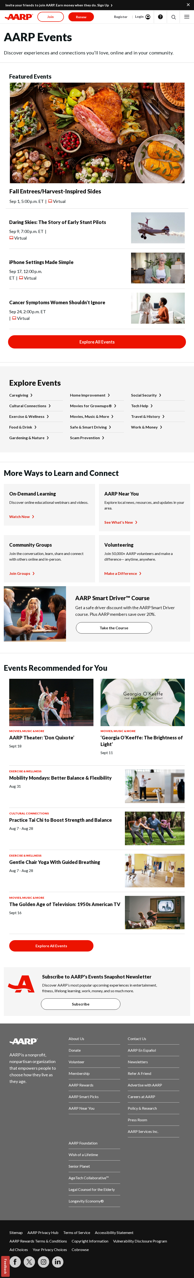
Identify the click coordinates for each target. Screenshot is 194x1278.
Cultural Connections (27, 405)
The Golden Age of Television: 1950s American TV (64, 904)
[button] (173, 17)
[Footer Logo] (35, 1041)
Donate (75, 1050)
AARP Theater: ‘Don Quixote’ (41, 737)
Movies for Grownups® (91, 405)
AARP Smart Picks (84, 1096)
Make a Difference (120, 573)
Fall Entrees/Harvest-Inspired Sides (55, 191)
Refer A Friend (139, 1073)
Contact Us (137, 1038)
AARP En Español (142, 1050)
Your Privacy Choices (50, 1249)
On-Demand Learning (32, 493)
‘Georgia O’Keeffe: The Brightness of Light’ (142, 741)
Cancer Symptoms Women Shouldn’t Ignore (57, 302)
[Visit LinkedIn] (57, 1262)
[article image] (97, 181)
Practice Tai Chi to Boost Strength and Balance (60, 820)
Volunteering (118, 545)
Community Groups (30, 545)
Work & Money (144, 427)
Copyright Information (90, 1241)
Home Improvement (88, 395)
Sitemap (16, 1232)
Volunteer (76, 1061)
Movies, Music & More (89, 416)
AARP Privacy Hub (42, 1232)
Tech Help (139, 405)
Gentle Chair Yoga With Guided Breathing (54, 862)
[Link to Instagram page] (43, 1262)
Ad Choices (18, 1249)
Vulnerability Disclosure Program (140, 1241)
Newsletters (138, 1061)
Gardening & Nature (26, 437)
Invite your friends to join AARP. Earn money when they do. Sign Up (57, 5)
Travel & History (145, 416)
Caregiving (18, 395)
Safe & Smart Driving (88, 427)
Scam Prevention (85, 437)
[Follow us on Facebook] (15, 1262)
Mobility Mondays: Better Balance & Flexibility (60, 778)
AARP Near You (121, 493)
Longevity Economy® (86, 1201)
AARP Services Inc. (143, 1131)
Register (121, 17)
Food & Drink (20, 427)
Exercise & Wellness (26, 416)
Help (160, 16)
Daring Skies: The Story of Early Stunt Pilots (57, 222)
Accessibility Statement (114, 1232)
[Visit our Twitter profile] (29, 1262)
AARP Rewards (81, 1085)
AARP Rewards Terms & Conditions (38, 1241)
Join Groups (19, 573)
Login (139, 16)
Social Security (144, 395)
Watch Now (19, 516)
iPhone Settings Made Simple (41, 262)
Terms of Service (76, 1232)
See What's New (118, 522)
